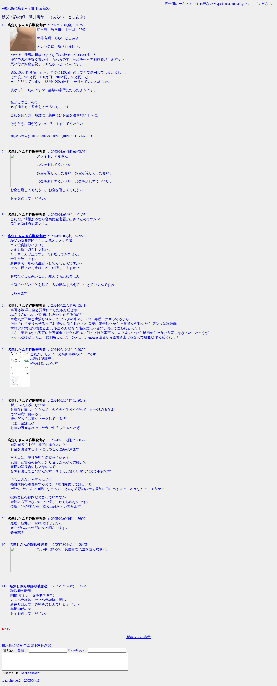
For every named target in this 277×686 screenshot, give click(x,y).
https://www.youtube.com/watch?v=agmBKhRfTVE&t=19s (51, 136)
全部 (31, 8)
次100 (35, 645)
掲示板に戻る (12, 645)
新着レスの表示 (138, 637)
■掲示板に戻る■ (14, 8)
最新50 (44, 8)
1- (36, 8)
